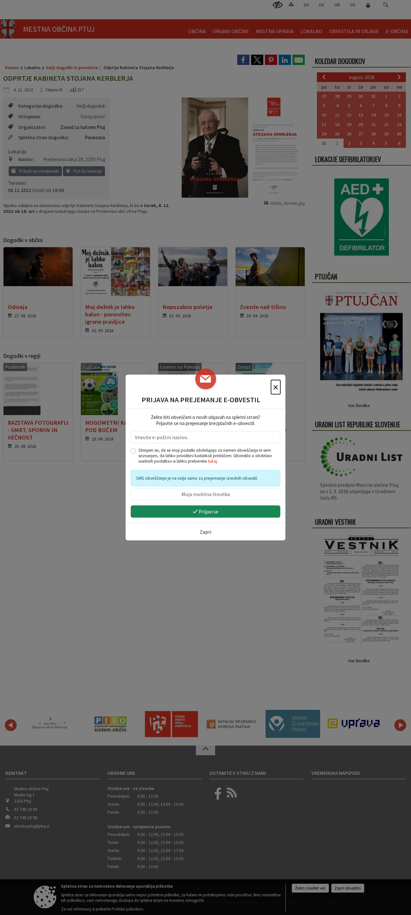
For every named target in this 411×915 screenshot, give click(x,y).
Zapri (205, 532)
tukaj (212, 461)
